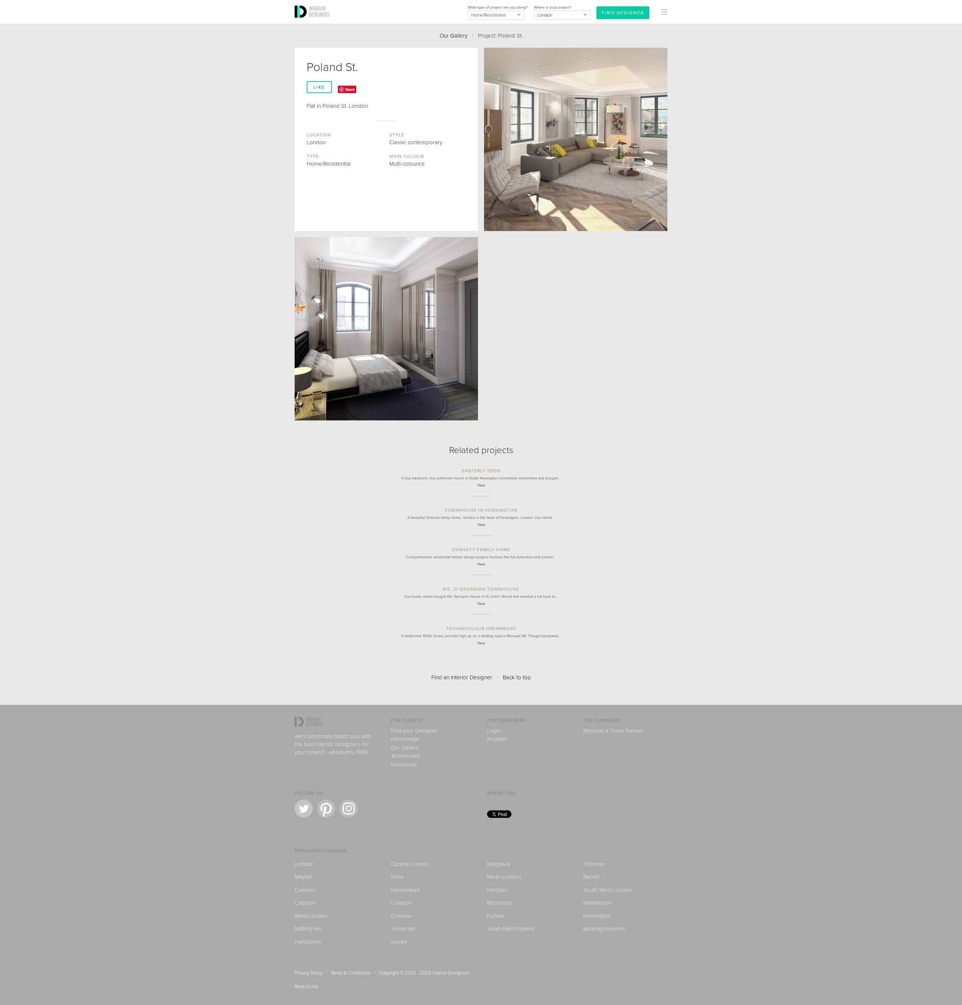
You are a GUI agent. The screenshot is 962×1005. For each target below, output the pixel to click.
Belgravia (498, 864)
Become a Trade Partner (613, 730)
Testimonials (405, 756)
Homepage (405, 739)
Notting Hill (308, 928)
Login (494, 730)
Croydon (401, 902)
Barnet (591, 877)
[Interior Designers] (302, 21)
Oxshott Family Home (481, 549)
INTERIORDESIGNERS (319, 11)
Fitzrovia (593, 864)
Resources (404, 764)
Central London (410, 864)
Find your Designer (414, 730)
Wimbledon (597, 902)
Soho (397, 877)
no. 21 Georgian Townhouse (481, 589)
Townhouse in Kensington (481, 510)
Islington (497, 890)
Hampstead (405, 890)
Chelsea (401, 916)
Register (497, 739)
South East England (510, 928)
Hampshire (308, 942)
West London (311, 916)
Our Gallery (453, 35)
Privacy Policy (308, 973)
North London (504, 877)
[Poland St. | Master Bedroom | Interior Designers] (386, 328)
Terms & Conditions (351, 973)
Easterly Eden (481, 470)
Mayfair (303, 877)
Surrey (399, 942)
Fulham (496, 916)
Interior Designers (451, 973)
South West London (607, 890)
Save (350, 89)
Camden (305, 890)
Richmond (499, 902)
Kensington (597, 916)
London (304, 864)
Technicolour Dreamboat (481, 628)
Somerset (403, 928)
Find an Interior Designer (461, 677)
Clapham (305, 902)
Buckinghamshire (604, 928)
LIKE (319, 87)
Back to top (517, 677)
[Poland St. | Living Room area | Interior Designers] (575, 139)
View (481, 485)
